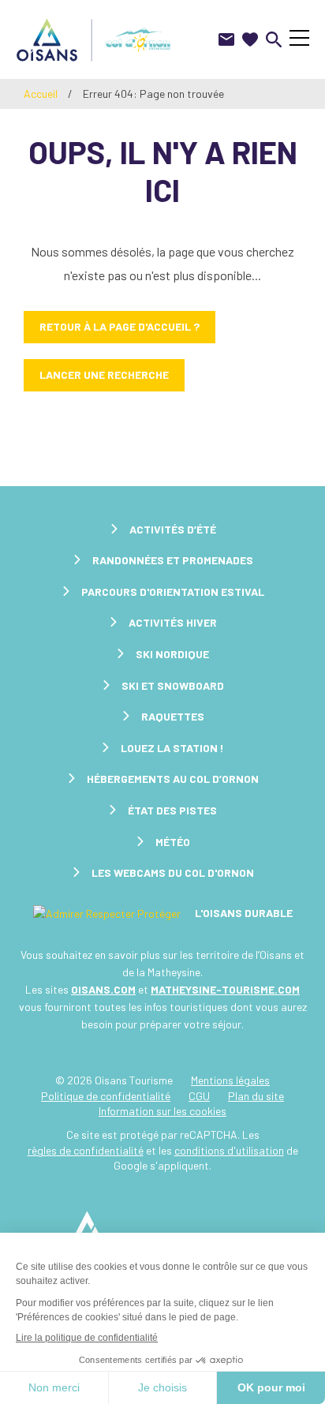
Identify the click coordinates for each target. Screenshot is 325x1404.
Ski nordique (172, 654)
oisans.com (103, 989)
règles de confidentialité (86, 1150)
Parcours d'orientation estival (172, 591)
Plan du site (256, 1096)
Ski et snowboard (172, 685)
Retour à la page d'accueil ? (119, 326)
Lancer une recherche (104, 374)
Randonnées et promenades (172, 560)
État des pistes (172, 810)
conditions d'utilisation (229, 1150)
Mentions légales (230, 1080)
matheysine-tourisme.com (225, 989)
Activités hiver (173, 622)
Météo (172, 841)
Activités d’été (172, 529)
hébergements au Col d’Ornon (173, 778)
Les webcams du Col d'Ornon (173, 872)
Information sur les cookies (162, 1111)
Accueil (41, 93)
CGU (199, 1096)
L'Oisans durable (242, 912)
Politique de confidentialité (105, 1096)
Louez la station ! (172, 747)
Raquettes (172, 716)
